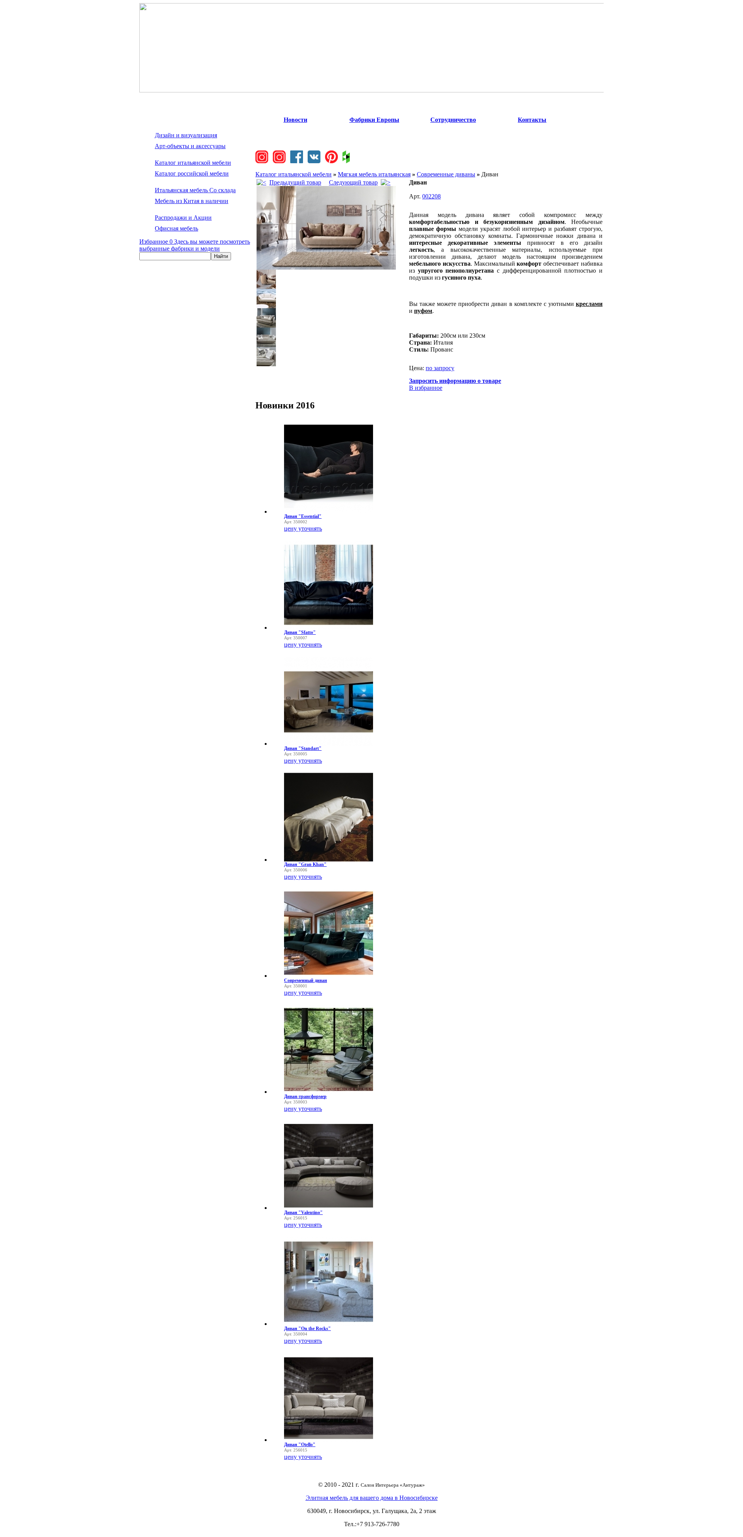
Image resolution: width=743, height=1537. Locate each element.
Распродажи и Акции (183, 217)
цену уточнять (303, 528)
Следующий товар (353, 182)
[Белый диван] (266, 306)
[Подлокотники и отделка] (266, 364)
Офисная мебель (176, 228)
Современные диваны (446, 174)
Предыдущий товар (295, 182)
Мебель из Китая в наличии (191, 201)
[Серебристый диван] (266, 325)
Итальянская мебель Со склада (195, 190)
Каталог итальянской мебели (193, 162)
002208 (431, 196)
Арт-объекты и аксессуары (190, 146)
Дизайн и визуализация (186, 135)
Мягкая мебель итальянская (374, 174)
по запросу (440, 368)
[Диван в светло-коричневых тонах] (326, 267)
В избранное (425, 387)
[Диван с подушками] (266, 345)
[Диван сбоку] (266, 286)
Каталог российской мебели (192, 173)
